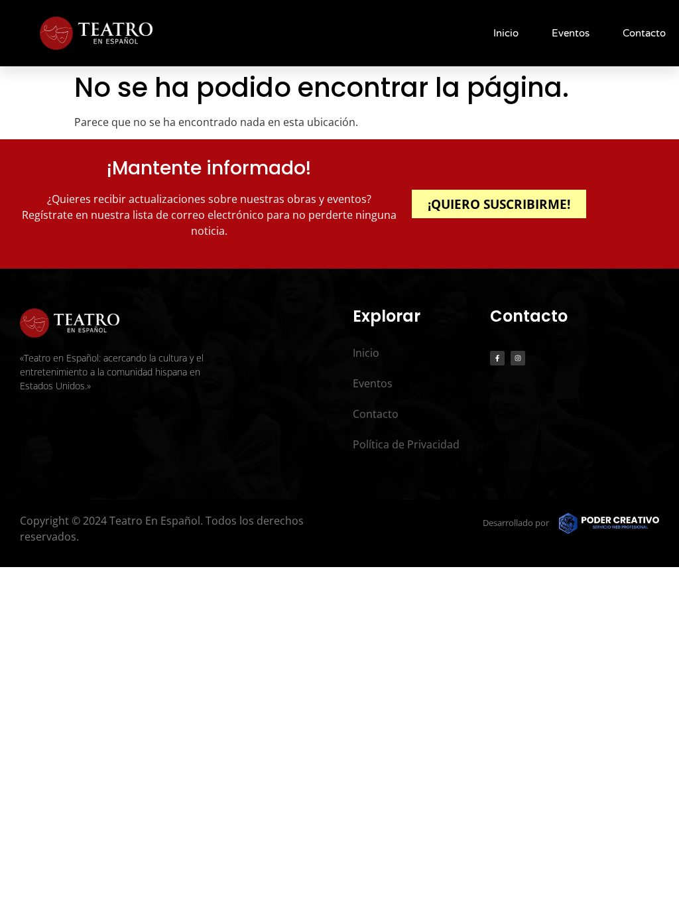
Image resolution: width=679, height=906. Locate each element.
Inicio (506, 33)
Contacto (644, 33)
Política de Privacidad (406, 444)
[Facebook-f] (497, 358)
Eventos (570, 33)
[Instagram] (518, 358)
